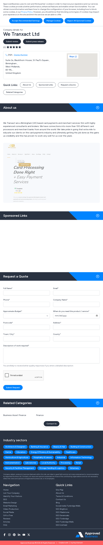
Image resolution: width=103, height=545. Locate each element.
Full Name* (7, 288)
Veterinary (74, 468)
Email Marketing (10, 506)
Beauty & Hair (59, 447)
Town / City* (8, 334)
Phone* (6, 300)
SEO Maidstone (62, 512)
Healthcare (70, 452)
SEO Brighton (62, 509)
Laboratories (30, 463)
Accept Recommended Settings (26, 21)
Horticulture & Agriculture (16, 457)
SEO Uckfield (61, 525)
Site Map (59, 490)
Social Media (8, 512)
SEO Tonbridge (62, 519)
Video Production (11, 509)
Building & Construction (81, 447)
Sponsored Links (46, 85)
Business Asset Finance (14, 415)
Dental (8, 452)
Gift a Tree (8, 515)
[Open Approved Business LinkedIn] (19, 534)
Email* (55, 288)
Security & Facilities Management (19, 468)
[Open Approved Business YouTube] (24, 534)
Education (20, 452)
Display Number (21, 55)
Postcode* (8, 323)
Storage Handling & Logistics (51, 468)
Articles (6, 522)
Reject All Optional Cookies (79, 21)
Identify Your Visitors (12, 496)
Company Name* (60, 300)
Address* (57, 323)
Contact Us (52, 424)
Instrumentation (12, 463)
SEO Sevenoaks (62, 515)
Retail (78, 463)
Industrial (61, 457)
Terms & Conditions (64, 496)
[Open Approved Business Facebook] (4, 534)
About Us (27, 85)
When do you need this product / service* (71, 311)
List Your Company (11, 493)
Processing (65, 463)
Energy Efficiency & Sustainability (45, 452)
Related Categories (14, 92)
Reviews (6, 519)
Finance (40, 415)
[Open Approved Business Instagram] (9, 534)
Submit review (12, 41)
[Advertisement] (51, 245)
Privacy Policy (27, 12)
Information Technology (81, 457)
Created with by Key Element (71, 543)
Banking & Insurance (39, 447)
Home (5, 490)
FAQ (5, 525)
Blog (58, 503)
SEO (5, 499)
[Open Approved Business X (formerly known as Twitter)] (28, 534)
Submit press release (35, 41)
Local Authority (48, 463)
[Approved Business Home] (88, 534)
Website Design (10, 503)
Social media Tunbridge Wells (68, 506)
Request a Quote (68, 85)
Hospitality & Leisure (43, 457)
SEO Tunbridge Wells (65, 522)
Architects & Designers (15, 447)
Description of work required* (16, 346)
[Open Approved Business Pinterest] (14, 534)
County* (57, 334)
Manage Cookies (53, 21)
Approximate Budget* (12, 311)
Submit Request (13, 387)
